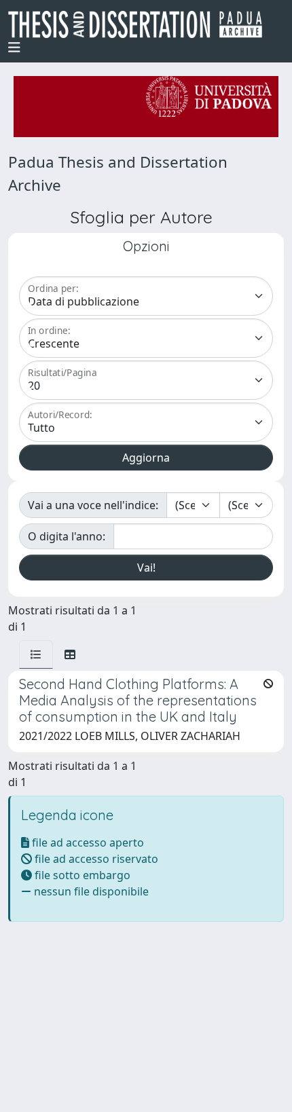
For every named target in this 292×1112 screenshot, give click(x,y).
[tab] (36, 654)
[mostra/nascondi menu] (14, 47)
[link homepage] (140, 24)
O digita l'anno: (66, 536)
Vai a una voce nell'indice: (93, 505)
